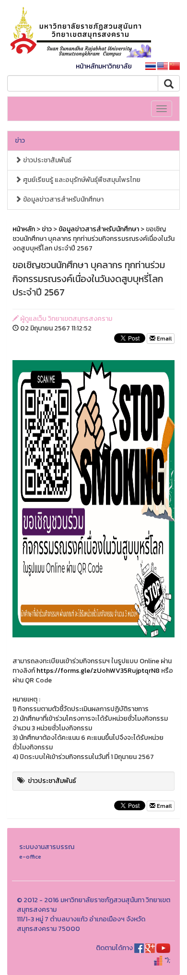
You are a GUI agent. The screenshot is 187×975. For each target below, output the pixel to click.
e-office (30, 856)
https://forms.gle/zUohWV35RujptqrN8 (98, 671)
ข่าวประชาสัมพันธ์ (46, 160)
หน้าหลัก (23, 229)
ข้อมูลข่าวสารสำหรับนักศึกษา (63, 199)
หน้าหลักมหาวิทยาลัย (104, 66)
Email (163, 338)
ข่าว (20, 141)
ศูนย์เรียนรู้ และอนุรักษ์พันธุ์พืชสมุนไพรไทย (81, 180)
